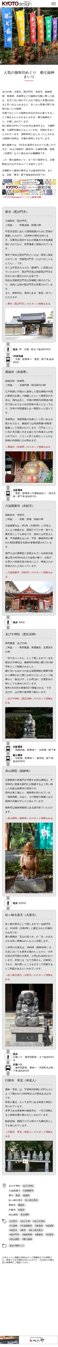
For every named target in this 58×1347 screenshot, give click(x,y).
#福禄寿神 (27, 1234)
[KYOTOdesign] (16, 5)
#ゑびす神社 (39, 1221)
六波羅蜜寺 (28, 1190)
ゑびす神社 (28, 1186)
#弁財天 (13, 1230)
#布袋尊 (49, 1226)
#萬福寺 (39, 1234)
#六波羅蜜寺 (26, 1226)
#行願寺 (49, 1234)
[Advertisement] (29, 1299)
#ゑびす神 (25, 1221)
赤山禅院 (25, 1214)
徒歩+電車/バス (17, 1245)
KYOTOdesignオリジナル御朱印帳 (22, 197)
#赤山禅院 (14, 1239)
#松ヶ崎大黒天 (36, 1230)
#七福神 (13, 1226)
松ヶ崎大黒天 (31, 1200)
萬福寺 (21, 1205)
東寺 (18, 1195)
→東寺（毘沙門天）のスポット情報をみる (27, 303)
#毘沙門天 (14, 1234)
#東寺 (23, 1230)
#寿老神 (39, 1226)
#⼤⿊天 (13, 1221)
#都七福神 (27, 1239)
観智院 (26, 1195)
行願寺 (21, 1210)
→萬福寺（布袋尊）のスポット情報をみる (27, 447)
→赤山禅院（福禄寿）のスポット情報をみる (29, 818)
